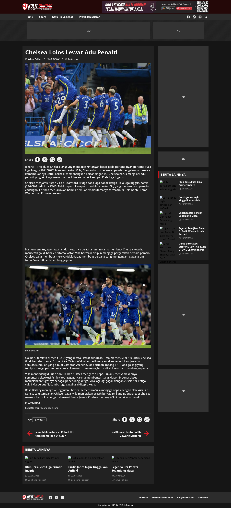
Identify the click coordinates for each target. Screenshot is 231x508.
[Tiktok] (194, 17)
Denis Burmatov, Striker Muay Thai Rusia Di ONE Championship (192, 246)
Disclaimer (203, 497)
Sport (42, 16)
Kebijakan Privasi (185, 497)
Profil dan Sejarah (89, 16)
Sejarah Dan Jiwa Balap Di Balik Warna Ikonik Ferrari (192, 231)
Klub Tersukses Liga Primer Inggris (43, 468)
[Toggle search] (206, 17)
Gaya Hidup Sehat (62, 16)
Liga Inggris (39, 419)
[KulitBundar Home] (37, 6)
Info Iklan (143, 497)
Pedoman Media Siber (162, 497)
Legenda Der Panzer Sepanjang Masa (125, 468)
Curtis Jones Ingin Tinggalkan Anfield (88, 468)
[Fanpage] (188, 17)
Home (29, 16)
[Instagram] (200, 17)
